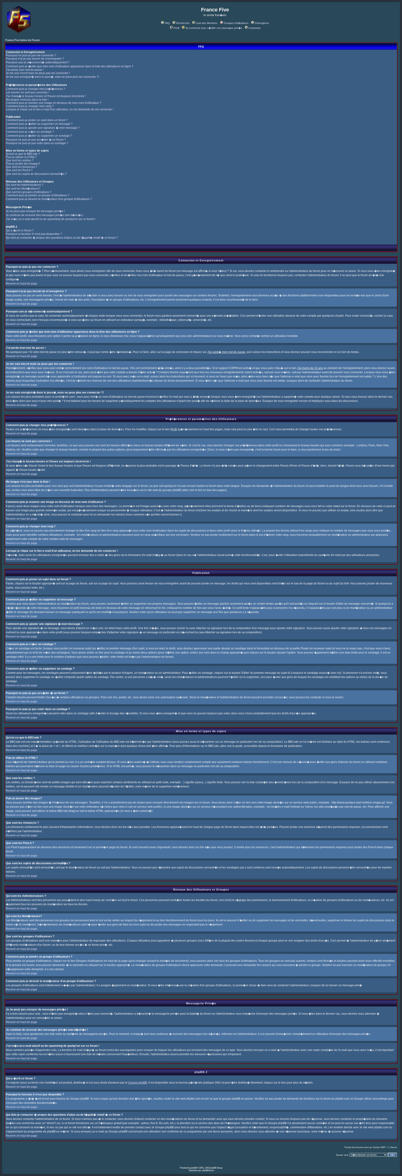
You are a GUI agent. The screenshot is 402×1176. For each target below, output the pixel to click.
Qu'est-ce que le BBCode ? (23, 154)
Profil (176, 28)
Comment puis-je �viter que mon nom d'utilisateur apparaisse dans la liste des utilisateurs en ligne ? (69, 66)
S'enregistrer (262, 23)
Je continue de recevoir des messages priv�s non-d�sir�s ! (45, 215)
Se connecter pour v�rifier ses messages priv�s (213, 28)
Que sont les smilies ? (20, 160)
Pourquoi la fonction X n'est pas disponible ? (34, 234)
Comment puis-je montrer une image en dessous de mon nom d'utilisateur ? (53, 103)
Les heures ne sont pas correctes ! (27, 92)
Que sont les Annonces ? (21, 167)
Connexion (254, 28)
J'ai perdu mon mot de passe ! (25, 69)
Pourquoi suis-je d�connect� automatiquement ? (38, 62)
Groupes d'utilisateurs (236, 23)
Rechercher (183, 23)
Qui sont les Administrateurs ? (24, 184)
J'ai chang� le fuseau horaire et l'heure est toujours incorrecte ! (46, 96)
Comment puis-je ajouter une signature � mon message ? (43, 127)
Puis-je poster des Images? (23, 163)
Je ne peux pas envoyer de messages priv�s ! (35, 211)
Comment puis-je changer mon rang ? (30, 106)
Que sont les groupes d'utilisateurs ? (29, 192)
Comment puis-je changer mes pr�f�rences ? (35, 89)
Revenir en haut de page (21, 283)
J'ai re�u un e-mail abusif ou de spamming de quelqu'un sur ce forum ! (50, 219)
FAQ (167, 23)
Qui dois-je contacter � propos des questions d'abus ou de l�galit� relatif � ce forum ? (62, 237)
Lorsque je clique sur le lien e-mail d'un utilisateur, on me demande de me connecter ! (60, 109)
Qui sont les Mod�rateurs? (23, 188)
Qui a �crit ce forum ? (20, 230)
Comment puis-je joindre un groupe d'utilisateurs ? (38, 195)
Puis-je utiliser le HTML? (21, 157)
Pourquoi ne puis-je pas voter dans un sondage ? (37, 143)
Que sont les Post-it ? (19, 170)
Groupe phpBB (137, 1082)
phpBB (194, 1167)
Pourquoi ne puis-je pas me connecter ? (31, 55)
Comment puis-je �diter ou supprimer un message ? (39, 123)
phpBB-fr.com (208, 1170)
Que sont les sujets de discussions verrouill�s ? (36, 174)
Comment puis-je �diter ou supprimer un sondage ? (39, 135)
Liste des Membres (207, 23)
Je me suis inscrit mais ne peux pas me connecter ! (38, 73)
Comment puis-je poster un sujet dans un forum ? (37, 120)
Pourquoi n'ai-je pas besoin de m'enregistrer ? (35, 58)
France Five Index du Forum (22, 40)
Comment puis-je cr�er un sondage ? (30, 131)
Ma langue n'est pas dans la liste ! (27, 99)
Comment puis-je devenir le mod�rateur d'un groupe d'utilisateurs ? (49, 199)
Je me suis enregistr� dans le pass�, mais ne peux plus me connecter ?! (52, 76)
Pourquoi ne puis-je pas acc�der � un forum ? (36, 139)
